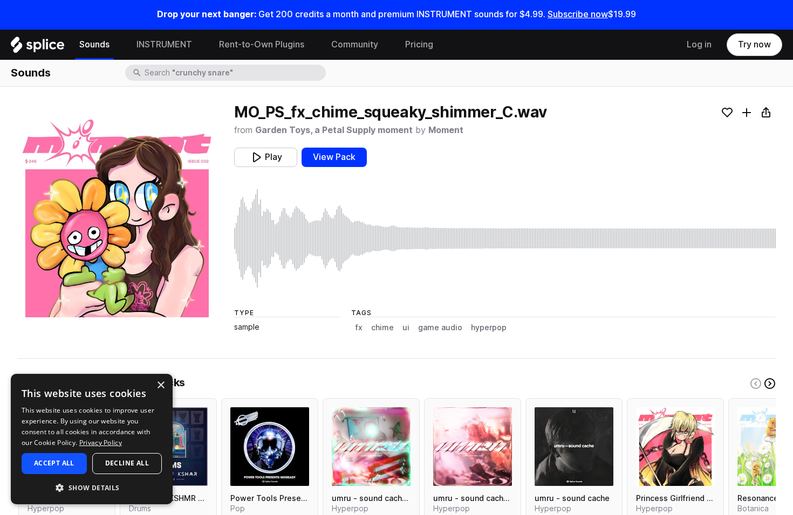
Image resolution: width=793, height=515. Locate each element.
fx (359, 327)
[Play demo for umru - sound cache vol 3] (371, 446)
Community (354, 44)
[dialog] (92, 439)
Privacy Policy (100, 442)
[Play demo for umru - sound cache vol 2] (472, 446)
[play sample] (505, 238)
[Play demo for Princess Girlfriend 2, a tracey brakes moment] (675, 446)
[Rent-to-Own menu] (312, 44)
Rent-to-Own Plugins (261, 44)
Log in (699, 44)
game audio (440, 327)
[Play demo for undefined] (117, 217)
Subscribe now (578, 14)
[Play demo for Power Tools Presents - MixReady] (269, 446)
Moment (445, 130)
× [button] (160, 385)
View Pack (334, 157)
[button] (92, 487)
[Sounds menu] (117, 44)
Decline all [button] (127, 463)
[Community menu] (386, 44)
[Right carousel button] (770, 384)
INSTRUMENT (164, 44)
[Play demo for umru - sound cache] (574, 446)
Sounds (94, 44)
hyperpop (489, 327)
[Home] (37, 47)
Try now (754, 44)
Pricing (419, 44)
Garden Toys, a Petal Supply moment (334, 130)
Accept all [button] (54, 463)
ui (405, 327)
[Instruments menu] (200, 44)
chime (382, 327)
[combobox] (234, 72)
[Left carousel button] (756, 384)
